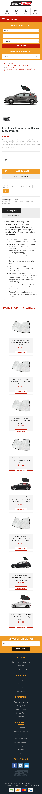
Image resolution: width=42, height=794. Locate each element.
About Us (21, 684)
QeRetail (36, 785)
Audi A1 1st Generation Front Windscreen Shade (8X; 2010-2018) (21, 460)
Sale (21, 753)
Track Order (21, 666)
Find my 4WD (21, 46)
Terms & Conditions (21, 702)
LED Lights (21, 746)
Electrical (21, 749)
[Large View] (6, 119)
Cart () (35, 13)
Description (11, 210)
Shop (16, 13)
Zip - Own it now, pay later (21, 662)
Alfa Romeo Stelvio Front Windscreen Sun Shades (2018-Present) (21, 421)
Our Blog (21, 687)
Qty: (5, 160)
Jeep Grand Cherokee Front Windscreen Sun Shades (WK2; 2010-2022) (21, 342)
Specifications (13, 215)
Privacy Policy (21, 706)
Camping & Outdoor (21, 742)
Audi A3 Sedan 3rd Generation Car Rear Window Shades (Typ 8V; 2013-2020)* (21, 617)
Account (25, 13)
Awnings (21, 735)
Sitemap (21, 717)
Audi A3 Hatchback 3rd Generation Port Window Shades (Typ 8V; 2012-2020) (21, 578)
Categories (11, 19)
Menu (7, 13)
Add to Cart (22, 171)
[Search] (37, 56)
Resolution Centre (21, 669)
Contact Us (21, 691)
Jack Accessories (21, 738)
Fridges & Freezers (21, 731)
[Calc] (6, 191)
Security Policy (21, 713)
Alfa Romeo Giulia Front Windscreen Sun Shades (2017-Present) (21, 381)
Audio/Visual (21, 727)
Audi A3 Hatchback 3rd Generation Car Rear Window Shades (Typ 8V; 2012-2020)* (21, 499)
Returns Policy (21, 709)
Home (21, 680)
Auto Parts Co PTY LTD (25, 783)
